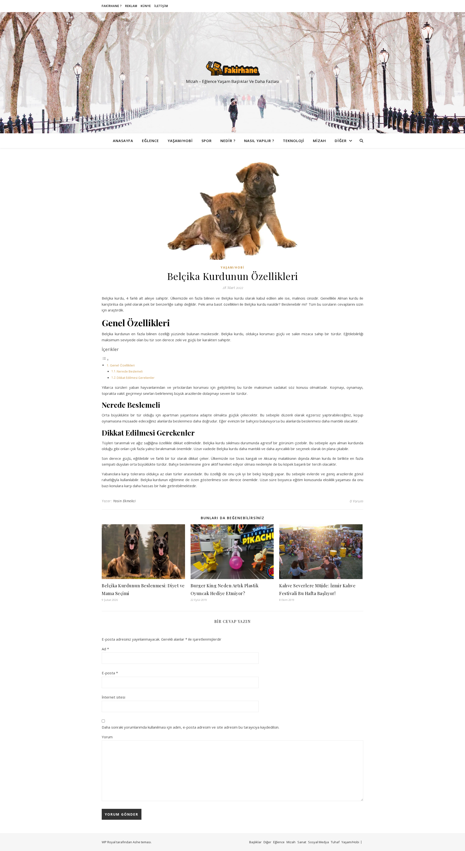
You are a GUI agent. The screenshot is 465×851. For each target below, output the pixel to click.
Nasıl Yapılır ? (259, 140)
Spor (207, 140)
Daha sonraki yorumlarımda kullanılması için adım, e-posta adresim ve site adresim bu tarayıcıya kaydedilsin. (190, 727)
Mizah (319, 140)
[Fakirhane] (232, 68)
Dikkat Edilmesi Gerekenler (136, 378)
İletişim (161, 6)
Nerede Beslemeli (130, 371)
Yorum (107, 736)
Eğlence (150, 140)
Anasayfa (123, 140)
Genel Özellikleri (122, 365)
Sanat (301, 842)
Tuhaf (335, 842)
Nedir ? (227, 140)
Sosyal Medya (318, 842)
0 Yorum (356, 501)
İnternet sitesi (113, 697)
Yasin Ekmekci (124, 501)
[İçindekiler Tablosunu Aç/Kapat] (105, 359)
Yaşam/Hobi (180, 140)
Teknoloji (293, 140)
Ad (105, 648)
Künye (146, 6)
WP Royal (109, 842)
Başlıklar (255, 842)
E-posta (110, 672)
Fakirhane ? (112, 6)
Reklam (131, 6)
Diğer (341, 140)
